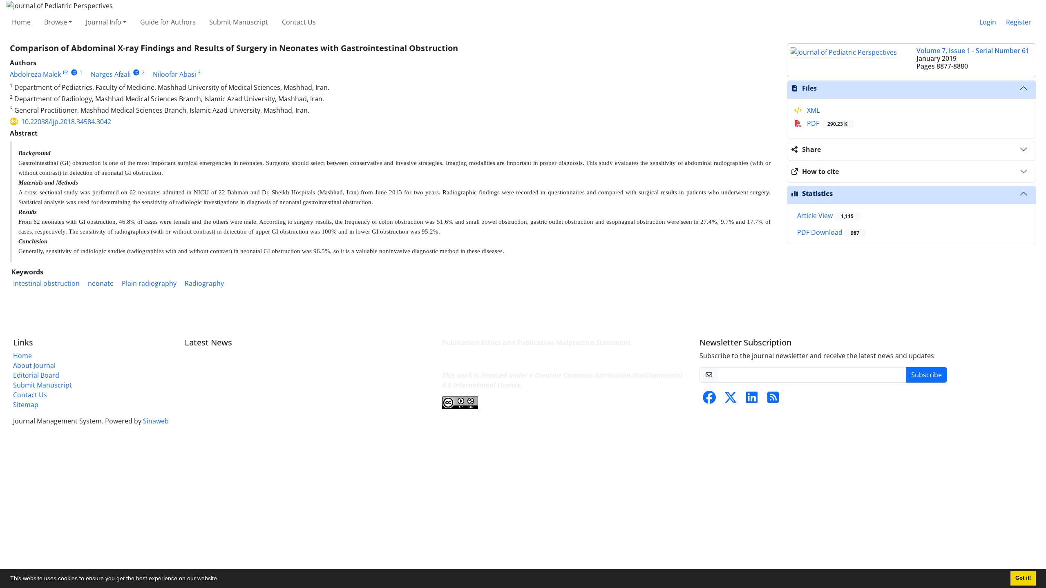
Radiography (204, 283)
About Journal (34, 365)
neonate (101, 283)
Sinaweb (156, 420)
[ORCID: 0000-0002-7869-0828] (136, 72)
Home (21, 22)
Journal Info (103, 22)
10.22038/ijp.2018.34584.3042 (66, 121)
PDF (826, 123)
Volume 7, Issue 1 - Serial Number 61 (972, 50)
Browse (55, 22)
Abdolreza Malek (35, 74)
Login (987, 22)
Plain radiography (149, 283)
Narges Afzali (111, 74)
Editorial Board (36, 375)
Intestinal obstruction (46, 283)
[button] (221, 579)
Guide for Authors (168, 22)
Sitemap (25, 404)
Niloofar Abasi (174, 74)
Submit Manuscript (238, 22)
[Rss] (773, 399)
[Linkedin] (752, 399)
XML (812, 110)
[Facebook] (709, 399)
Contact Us (299, 22)
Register (1018, 22)
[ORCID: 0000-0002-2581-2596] (74, 72)
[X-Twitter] (730, 399)
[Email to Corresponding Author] (66, 72)
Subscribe (926, 374)
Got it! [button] (1023, 578)
